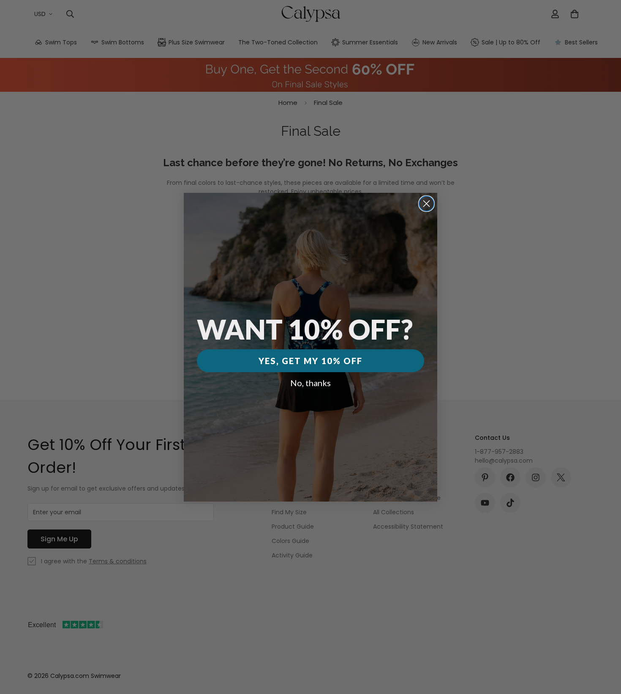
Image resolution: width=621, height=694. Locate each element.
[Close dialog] (426, 203)
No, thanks (310, 383)
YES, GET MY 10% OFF (310, 361)
